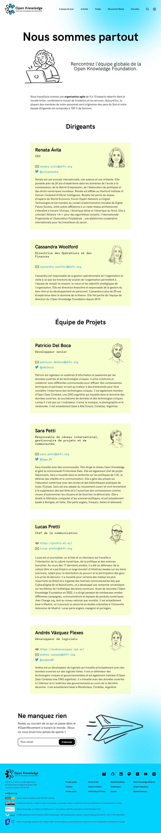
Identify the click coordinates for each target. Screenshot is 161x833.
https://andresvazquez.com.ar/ (62, 649)
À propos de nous (66, 9)
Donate (114, 791)
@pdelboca (47, 367)
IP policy (68, 786)
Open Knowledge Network (144, 782)
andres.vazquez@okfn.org (57, 654)
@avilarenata (49, 171)
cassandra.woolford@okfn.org (60, 266)
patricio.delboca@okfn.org (59, 362)
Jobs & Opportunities (97, 791)
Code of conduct (95, 786)
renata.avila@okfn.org (56, 166)
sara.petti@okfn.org (54, 454)
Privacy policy (71, 782)
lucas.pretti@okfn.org (56, 548)
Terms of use (93, 782)
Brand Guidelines (118, 782)
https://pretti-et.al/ (56, 543)
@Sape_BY (46, 459)
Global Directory (140, 791)
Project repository (140, 786)
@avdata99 (47, 659)
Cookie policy (71, 791)
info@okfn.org (11, 793)
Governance (116, 786)
